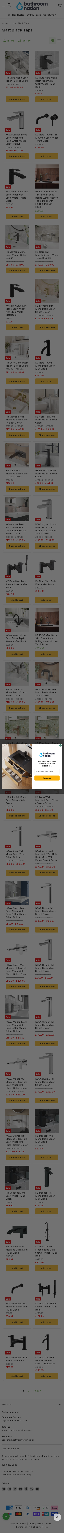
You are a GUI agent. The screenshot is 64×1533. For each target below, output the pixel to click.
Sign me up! (47, 778)
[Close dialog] (60, 745)
